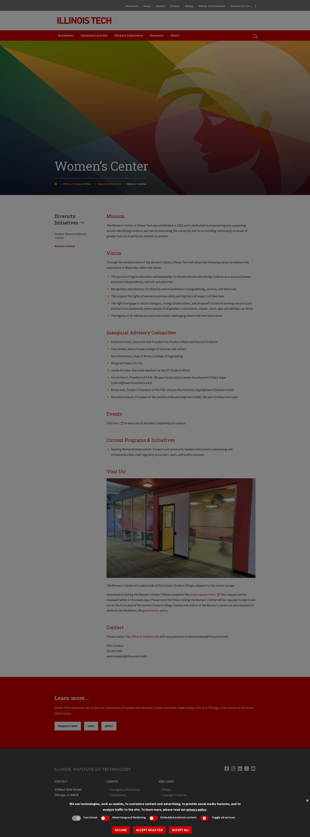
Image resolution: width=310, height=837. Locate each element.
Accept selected (149, 830)
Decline (121, 830)
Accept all (180, 830)
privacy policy (196, 809)
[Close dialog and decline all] (307, 800)
